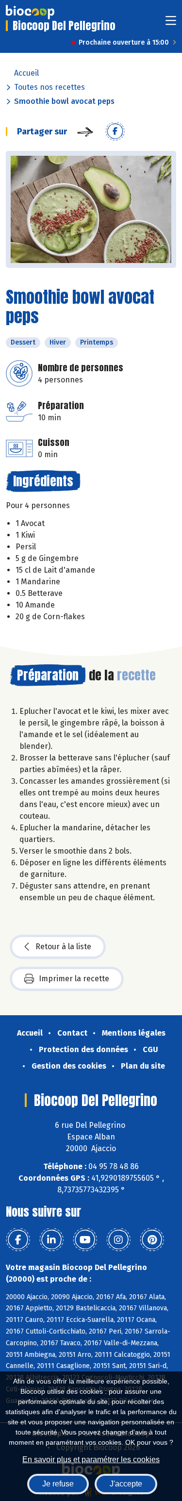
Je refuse (58, 1484)
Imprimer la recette (74, 978)
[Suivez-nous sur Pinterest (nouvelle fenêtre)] (152, 1240)
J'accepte (126, 1484)
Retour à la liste (63, 946)
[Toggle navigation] (170, 23)
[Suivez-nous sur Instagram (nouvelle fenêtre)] (118, 1240)
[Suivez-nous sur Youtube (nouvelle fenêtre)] (85, 1240)
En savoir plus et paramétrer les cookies (91, 1459)
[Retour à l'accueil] (30, 12)
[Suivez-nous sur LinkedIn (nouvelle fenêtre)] (51, 1240)
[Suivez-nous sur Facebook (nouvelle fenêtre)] (18, 1240)
